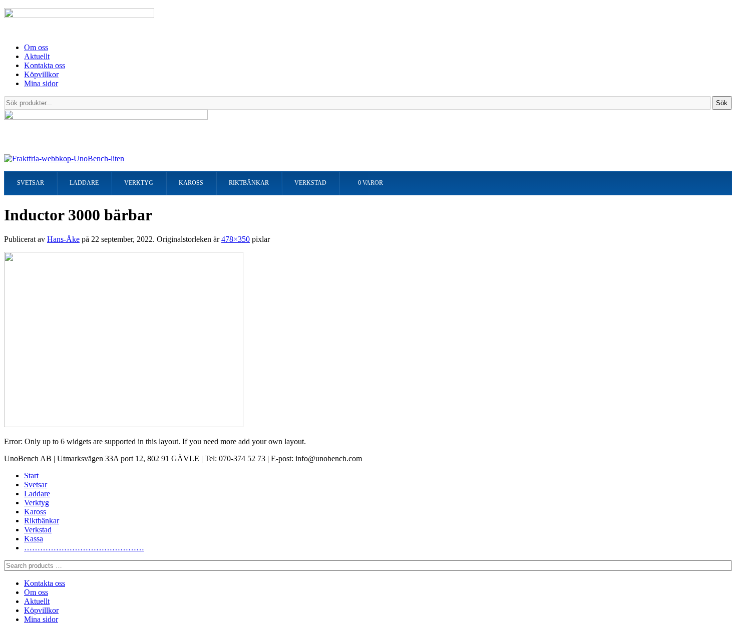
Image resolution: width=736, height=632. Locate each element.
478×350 (235, 239)
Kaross (35, 511)
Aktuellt (37, 56)
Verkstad (38, 529)
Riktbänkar (41, 520)
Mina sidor (41, 83)
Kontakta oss (44, 65)
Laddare (37, 493)
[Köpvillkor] (64, 158)
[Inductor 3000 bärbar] (123, 424)
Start (31, 475)
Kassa (33, 538)
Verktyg (36, 502)
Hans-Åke (63, 239)
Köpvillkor (41, 74)
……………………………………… (84, 547)
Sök (721, 103)
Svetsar (35, 484)
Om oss (36, 47)
